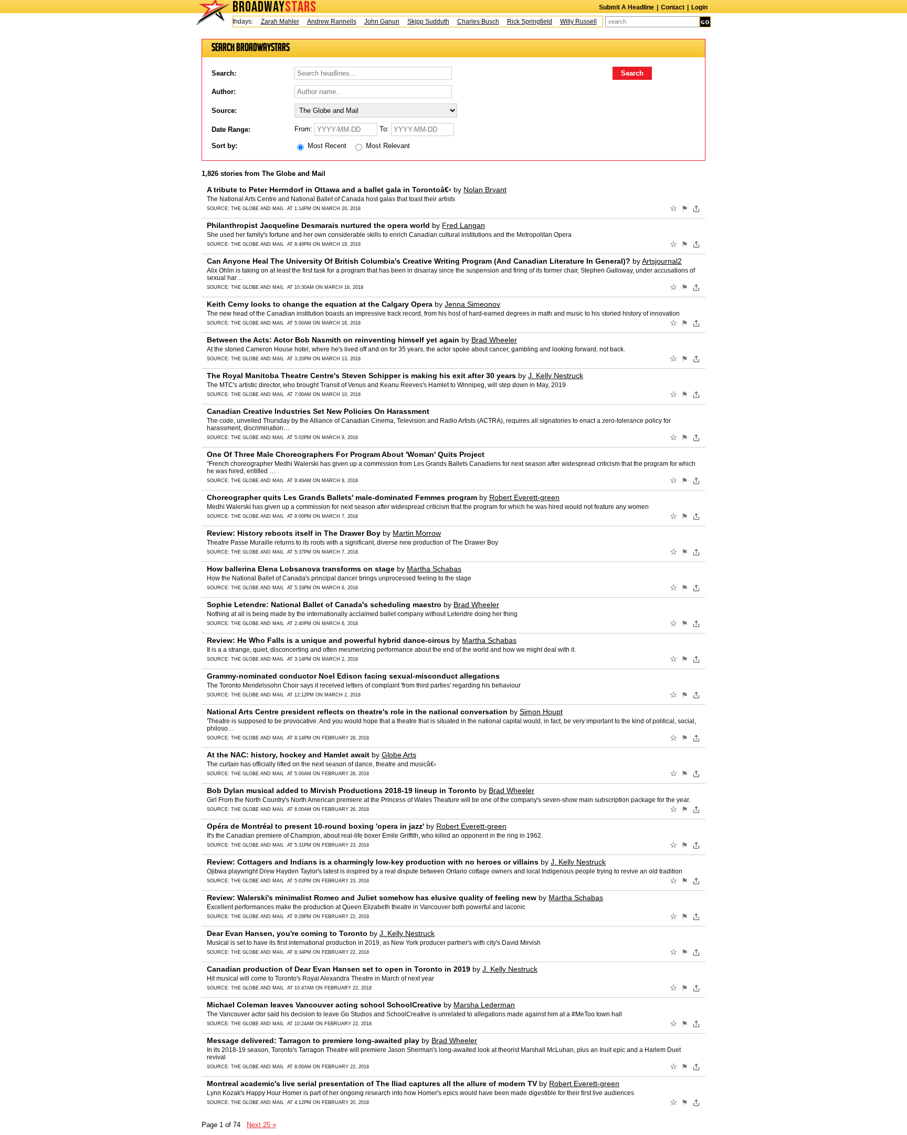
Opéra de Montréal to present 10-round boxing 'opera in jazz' (315, 826)
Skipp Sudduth (416, 21)
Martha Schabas (434, 569)
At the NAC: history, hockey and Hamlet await (288, 755)
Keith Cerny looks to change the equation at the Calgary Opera (320, 304)
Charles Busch (466, 21)
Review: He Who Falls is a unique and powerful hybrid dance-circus (328, 640)
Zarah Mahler (268, 21)
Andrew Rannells (319, 21)
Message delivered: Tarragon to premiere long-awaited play (313, 1040)
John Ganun (369, 21)
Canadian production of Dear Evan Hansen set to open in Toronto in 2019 (338, 969)
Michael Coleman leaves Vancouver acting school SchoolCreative (324, 1005)
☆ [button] (673, 208)
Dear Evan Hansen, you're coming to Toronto (287, 933)
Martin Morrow (417, 533)
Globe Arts (399, 755)
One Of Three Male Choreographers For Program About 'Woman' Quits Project (345, 454)
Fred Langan (463, 225)
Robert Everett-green (524, 497)
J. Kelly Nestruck (555, 375)
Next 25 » (261, 1125)
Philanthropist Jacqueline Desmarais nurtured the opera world (318, 225)
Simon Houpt (541, 711)
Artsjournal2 (662, 261)
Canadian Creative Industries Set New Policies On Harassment (318, 411)
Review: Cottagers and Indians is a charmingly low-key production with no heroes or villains (373, 862)
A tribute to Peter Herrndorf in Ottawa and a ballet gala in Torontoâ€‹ (329, 189)
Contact (672, 7)
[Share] (696, 208)
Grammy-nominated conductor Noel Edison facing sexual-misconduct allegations (353, 676)
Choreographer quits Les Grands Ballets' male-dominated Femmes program (342, 497)
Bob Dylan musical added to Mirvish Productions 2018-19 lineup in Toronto (342, 790)
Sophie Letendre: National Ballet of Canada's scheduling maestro (324, 604)
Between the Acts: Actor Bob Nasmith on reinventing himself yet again (333, 340)
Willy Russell (566, 21)
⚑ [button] (684, 208)
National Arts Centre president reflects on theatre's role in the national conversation (357, 711)
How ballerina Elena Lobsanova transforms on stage (301, 569)
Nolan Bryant (485, 189)
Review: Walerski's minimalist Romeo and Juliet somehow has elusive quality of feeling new (371, 897)
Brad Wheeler (494, 340)
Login (699, 7)
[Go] (705, 21)
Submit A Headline (626, 7)
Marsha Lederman (484, 1005)
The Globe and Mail (257, 208)
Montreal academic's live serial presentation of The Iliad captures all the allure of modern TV (372, 1083)
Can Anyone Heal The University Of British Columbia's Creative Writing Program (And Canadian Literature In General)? (418, 261)
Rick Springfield (517, 21)
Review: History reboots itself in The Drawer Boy (294, 533)
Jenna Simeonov (472, 304)
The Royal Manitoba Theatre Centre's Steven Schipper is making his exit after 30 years (361, 375)
